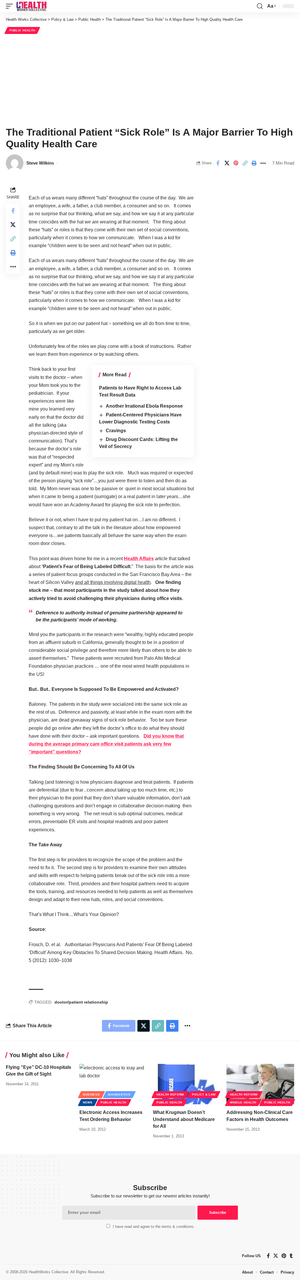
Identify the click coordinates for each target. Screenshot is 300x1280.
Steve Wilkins (40, 162)
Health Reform (170, 1094)
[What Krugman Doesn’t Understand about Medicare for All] (187, 1084)
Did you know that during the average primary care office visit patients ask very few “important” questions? (106, 744)
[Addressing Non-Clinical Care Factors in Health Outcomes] (260, 1084)
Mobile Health (243, 1102)
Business (91, 1094)
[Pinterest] (284, 1256)
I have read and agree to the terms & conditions (153, 1226)
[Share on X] (227, 163)
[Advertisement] (150, 79)
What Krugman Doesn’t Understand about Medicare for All (184, 1119)
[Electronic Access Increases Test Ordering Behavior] (113, 1084)
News (88, 1102)
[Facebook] (268, 1256)
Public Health (22, 30)
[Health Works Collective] (31, 6)
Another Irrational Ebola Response (144, 406)
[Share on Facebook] (218, 163)
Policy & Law (203, 1094)
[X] (275, 1256)
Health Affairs (139, 558)
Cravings (116, 430)
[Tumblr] (291, 1256)
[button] (11, 6)
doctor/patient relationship (81, 1002)
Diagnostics (119, 1094)
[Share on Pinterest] (236, 163)
